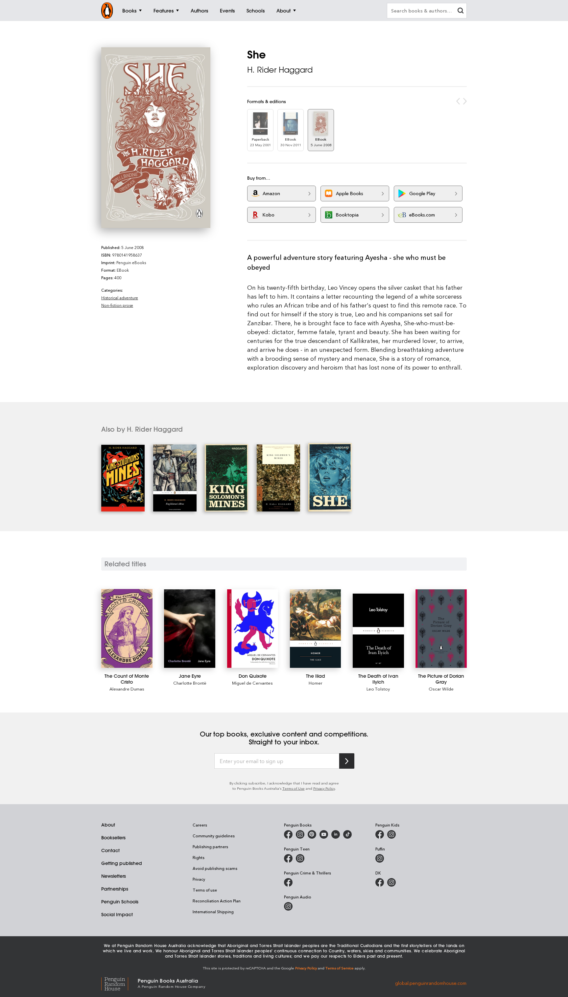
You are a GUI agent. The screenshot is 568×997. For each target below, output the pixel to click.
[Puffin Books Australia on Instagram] (379, 858)
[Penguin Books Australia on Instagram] (300, 834)
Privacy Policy (324, 788)
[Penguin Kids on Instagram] (391, 834)
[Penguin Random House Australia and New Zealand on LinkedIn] (335, 834)
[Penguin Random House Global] (119, 982)
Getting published (121, 863)
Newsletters (113, 876)
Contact (110, 850)
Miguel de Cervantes (252, 683)
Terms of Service (339, 968)
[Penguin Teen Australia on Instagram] (300, 858)
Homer (315, 683)
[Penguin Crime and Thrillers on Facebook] (288, 882)
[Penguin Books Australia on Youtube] (324, 834)
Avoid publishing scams (215, 868)
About (108, 825)
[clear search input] (460, 11)
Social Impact (117, 915)
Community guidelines (214, 836)
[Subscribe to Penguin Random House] (346, 761)
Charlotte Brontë (189, 683)
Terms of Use (293, 788)
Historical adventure (119, 298)
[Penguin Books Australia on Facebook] (288, 834)
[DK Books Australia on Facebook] (379, 882)
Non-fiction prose (117, 305)
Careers (200, 825)
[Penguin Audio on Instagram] (288, 906)
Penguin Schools (119, 902)
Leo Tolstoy (378, 689)
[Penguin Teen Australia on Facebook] (288, 858)
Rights (198, 857)
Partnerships (114, 889)
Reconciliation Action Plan (217, 901)
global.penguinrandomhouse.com (430, 982)
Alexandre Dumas (126, 689)
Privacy (199, 879)
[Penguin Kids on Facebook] (379, 834)
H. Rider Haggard (280, 70)
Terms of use (205, 890)
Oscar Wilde (441, 689)
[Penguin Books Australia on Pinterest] (312, 834)
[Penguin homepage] (107, 10)
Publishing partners (210, 847)
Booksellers (113, 838)
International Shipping (213, 912)
